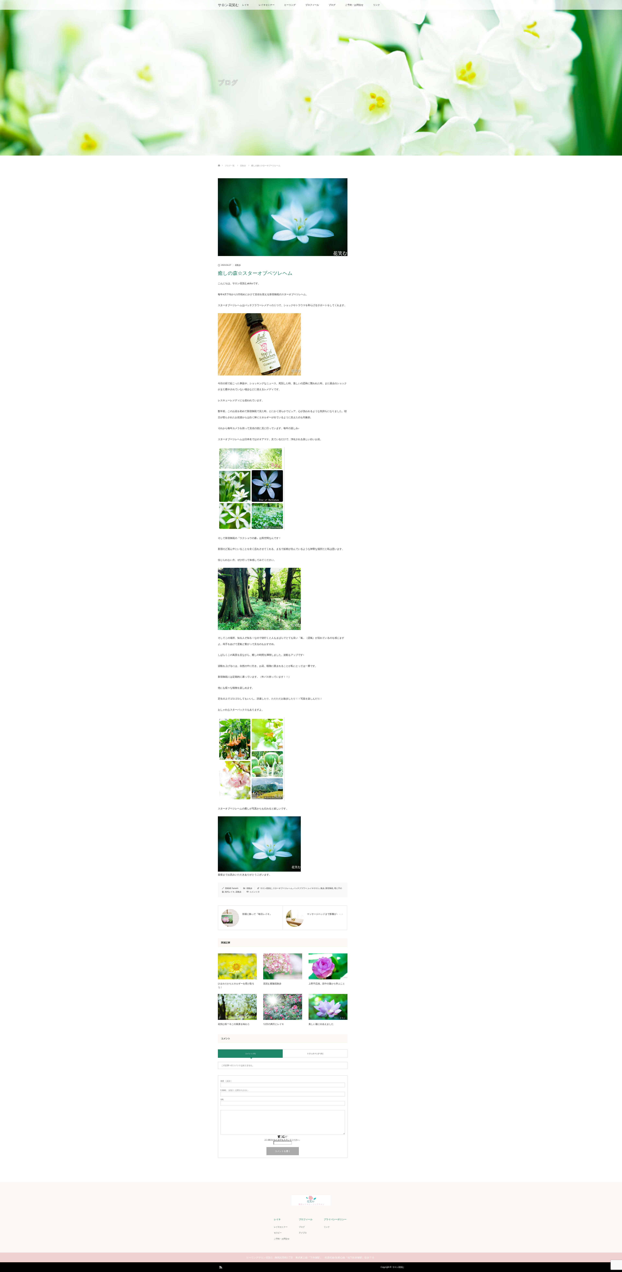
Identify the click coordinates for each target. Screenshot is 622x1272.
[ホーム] (219, 161)
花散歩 (238, 265)
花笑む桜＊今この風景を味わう (234, 1024)
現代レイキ (230, 891)
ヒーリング (290, 4)
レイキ (245, 4)
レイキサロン (314, 888)
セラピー (278, 1232)
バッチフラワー (300, 888)
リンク (376, 4)
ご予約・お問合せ (354, 4)
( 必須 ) (225, 1081)
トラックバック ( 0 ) (315, 1053)
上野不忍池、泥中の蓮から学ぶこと (327, 983)
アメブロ (303, 1232)
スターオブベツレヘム (282, 888)
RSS (220, 1266)
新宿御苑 (329, 888)
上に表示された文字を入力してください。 (282, 1139)
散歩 (322, 888)
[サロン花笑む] (311, 1203)
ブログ (332, 4)
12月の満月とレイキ (273, 1024)
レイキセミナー (267, 4)
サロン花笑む (228, 5)
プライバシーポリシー (335, 1219)
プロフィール (312, 4)
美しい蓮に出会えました (321, 1024)
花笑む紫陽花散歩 (272, 983)
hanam (235, 888)
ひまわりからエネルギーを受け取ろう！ (236, 985)
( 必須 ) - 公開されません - (234, 1090)
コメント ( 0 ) (250, 1053)
